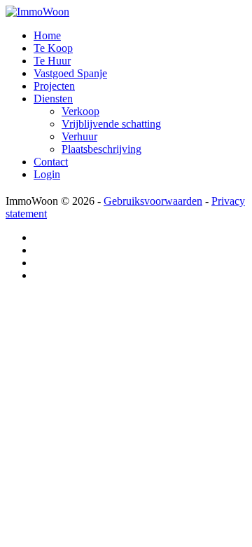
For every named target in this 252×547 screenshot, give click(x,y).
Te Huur (52, 61)
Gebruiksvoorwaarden (153, 201)
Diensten (53, 98)
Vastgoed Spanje (70, 73)
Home (47, 35)
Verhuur (79, 136)
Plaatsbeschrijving (101, 149)
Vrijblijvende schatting (111, 124)
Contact (51, 162)
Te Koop (53, 48)
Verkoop (80, 111)
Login (47, 174)
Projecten (54, 86)
